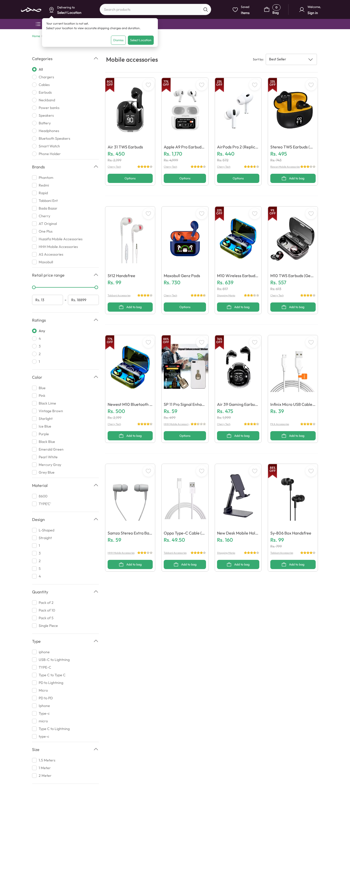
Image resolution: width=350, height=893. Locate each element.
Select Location (140, 40)
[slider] (34, 287)
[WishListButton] (148, 85)
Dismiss (118, 40)
